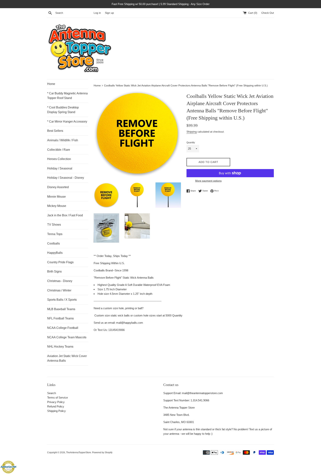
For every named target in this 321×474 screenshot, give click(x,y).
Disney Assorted (58, 187)
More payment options (208, 180)
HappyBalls (55, 252)
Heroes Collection (59, 159)
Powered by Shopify (102, 452)
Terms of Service (57, 397)
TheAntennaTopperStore (78, 452)
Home (51, 83)
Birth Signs (54, 271)
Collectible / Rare (58, 149)
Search (51, 393)
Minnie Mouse (56, 196)
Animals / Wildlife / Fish (62, 140)
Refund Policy (55, 406)
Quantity (191, 142)
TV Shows (54, 224)
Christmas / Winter (59, 290)
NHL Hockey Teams (60, 346)
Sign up (109, 12)
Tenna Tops (54, 234)
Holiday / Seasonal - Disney (65, 177)
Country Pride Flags (60, 262)
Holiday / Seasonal (59, 168)
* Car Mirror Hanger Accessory (67, 121)
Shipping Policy (56, 410)
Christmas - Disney (59, 281)
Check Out (267, 12)
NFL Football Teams (60, 318)
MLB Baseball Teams (61, 309)
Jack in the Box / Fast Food (65, 215)
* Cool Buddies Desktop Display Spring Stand (63, 110)
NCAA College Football (62, 327)
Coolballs (53, 243)
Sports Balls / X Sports (62, 299)
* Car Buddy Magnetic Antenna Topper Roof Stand (67, 96)
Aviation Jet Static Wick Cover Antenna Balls (67, 358)
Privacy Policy (56, 402)
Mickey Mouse (56, 205)
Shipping (192, 131)
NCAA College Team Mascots (66, 337)
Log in (97, 12)
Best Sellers (55, 130)
